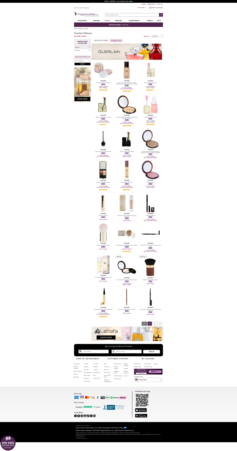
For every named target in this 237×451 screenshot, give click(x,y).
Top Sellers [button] (155, 36)
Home (75, 28)
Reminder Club (148, 366)
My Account (137, 364)
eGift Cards (107, 372)
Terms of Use (80, 428)
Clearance (86, 378)
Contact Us (107, 366)
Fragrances (82, 20)
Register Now (137, 366)
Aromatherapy (87, 372)
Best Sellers (87, 375)
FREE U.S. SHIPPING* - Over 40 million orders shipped (118, 1)
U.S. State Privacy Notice (102, 428)
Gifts (159, 20)
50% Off (86, 364)
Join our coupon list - (81, 8)
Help (158, 4)
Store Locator (117, 378)
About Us (106, 369)
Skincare (96, 20)
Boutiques (76, 377)
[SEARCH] (161, 15)
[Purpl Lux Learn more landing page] (148, 372)
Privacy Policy (89, 428)
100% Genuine (118, 376)
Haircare (118, 20)
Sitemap (126, 368)
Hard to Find (96, 378)
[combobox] (134, 15)
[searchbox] (132, 15)
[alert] (141, 8)
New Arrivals (96, 372)
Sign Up (82, 64)
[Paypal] (97, 397)
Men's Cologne (77, 371)
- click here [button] (118, 25)
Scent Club (87, 381)
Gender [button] (77, 47)
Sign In (143, 4)
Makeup (107, 20)
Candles (95, 369)
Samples (86, 366)
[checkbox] (82, 50)
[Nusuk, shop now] (82, 85)
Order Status (151, 4)
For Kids (95, 364)
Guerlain (116, 40)
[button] (103, 71)
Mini (94, 375)
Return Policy (117, 364)
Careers (126, 376)
